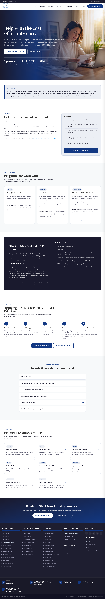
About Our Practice (49, 533)
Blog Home (68, 553)
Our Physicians (48, 536)
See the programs (35, 51)
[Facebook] (86, 533)
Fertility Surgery (7, 554)
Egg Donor (51, 6)
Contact (83, 6)
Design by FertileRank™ (98, 596)
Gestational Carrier (7, 551)
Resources (69, 6)
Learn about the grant (79, 220)
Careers (47, 569)
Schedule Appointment (95, 6)
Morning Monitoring (28, 548)
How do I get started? (28, 402)
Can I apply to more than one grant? (32, 390)
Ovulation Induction (8, 563)
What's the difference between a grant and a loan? (37, 377)
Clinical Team (48, 557)
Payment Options (52, 138)
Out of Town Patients (29, 554)
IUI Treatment (6, 536)
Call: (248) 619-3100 (91, 545)
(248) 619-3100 (13, 1)
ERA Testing (6, 560)
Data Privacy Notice (20, 596)
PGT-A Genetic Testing (8, 557)
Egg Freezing (6, 539)
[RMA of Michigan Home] (6, 6)
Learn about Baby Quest (14, 220)
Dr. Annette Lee (48, 548)
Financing (60, 6)
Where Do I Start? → (63, 515)
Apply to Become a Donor (71, 533)
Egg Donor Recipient (8, 545)
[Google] (97, 533)
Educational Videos (28, 551)
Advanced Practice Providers (52, 554)
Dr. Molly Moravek (49, 551)
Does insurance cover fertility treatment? (34, 396)
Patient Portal (27, 533)
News (76, 6)
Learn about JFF (44, 220)
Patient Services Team (50, 563)
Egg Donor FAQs (69, 536)
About (34, 6)
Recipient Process (70, 539)
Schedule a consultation (15, 51)
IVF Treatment (6, 533)
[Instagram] (93, 533)
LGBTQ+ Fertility (7, 548)
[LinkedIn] (90, 533)
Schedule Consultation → (43, 515)
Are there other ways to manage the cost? (34, 409)
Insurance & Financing (39, 138)
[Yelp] (101, 533)
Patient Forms (27, 536)
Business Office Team (50, 566)
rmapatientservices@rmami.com (90, 582)
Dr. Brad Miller (48, 539)
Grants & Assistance (29, 542)
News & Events (69, 550)
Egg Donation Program (8, 542)
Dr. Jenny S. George (49, 545)
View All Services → (8, 566)
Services (42, 6)
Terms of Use (12, 596)
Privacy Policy (5, 596)
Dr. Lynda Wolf (48, 542)
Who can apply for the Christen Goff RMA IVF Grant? (38, 383)
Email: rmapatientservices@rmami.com (94, 549)
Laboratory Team (49, 560)
